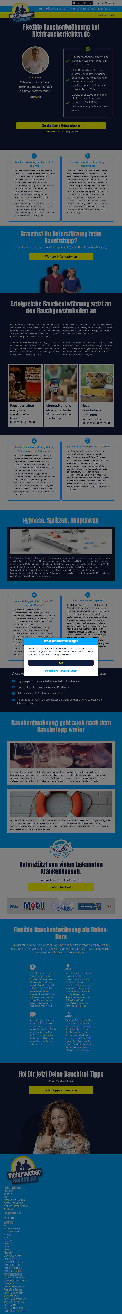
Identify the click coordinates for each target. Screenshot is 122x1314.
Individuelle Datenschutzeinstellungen (61, 671)
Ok (61, 662)
